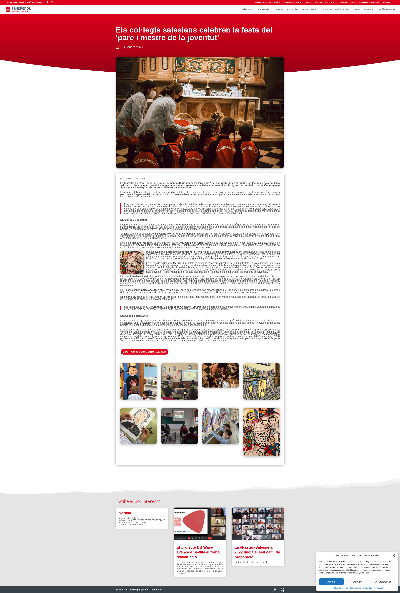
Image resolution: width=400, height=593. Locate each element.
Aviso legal (134, 589)
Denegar (357, 581)
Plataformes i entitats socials (335, 9)
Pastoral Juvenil (291, 2)
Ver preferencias (383, 581)
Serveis (367, 9)
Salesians (246, 9)
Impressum (378, 588)
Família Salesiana (386, 9)
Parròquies (292, 9)
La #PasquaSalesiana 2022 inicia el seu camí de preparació (257, 552)
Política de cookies (340, 588)
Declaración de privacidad (361, 588)
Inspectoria (263, 9)
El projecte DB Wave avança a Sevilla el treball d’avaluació (199, 552)
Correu (353, 2)
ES (394, 2)
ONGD (357, 9)
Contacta (386, 2)
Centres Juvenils (309, 9)
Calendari (318, 2)
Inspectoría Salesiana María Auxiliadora (24, 2)
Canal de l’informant (262, 2)
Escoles (279, 9)
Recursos (329, 2)
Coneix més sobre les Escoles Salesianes (144, 351)
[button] (393, 555)
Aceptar (331, 581)
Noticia (125, 513)
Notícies (278, 2)
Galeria (308, 2)
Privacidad (121, 589)
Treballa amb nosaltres (369, 2)
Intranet (343, 2)
